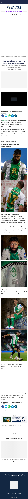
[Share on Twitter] (13, 433)
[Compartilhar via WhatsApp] (9, 115)
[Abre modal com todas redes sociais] (15, 115)
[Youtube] (12, 14)
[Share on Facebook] (12, 433)
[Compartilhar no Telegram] (12, 115)
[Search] (26, 2)
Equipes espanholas (12, 425)
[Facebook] (3, 475)
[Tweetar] (6, 115)
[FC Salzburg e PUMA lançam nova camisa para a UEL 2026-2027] (14, 449)
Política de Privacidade (16, 493)
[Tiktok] (20, 14)
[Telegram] (16, 14)
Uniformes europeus (20, 428)
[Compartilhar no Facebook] (2, 115)
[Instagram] (10, 14)
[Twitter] (8, 14)
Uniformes (11, 56)
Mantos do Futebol (5, 56)
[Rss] (22, 475)
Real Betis (12, 428)
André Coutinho (11, 69)
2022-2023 (4, 425)
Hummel (19, 425)
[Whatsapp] (14, 14)
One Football (5, 428)
